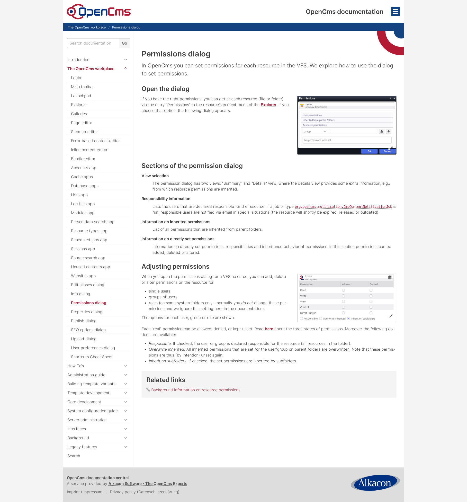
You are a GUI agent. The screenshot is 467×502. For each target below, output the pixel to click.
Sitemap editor (84, 131)
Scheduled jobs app (89, 239)
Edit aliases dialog (87, 284)
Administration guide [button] (86, 374)
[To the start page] (99, 11)
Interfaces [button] (76, 428)
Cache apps (82, 176)
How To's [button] (75, 365)
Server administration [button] (87, 419)
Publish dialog (84, 320)
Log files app (83, 203)
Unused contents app (90, 266)
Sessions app (83, 248)
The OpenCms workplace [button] (90, 68)
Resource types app (89, 230)
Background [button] (78, 437)
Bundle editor (83, 158)
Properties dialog (86, 311)
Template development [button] (88, 392)
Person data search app (93, 221)
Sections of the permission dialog (192, 165)
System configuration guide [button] (92, 410)
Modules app (83, 212)
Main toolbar (82, 86)
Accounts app (83, 167)
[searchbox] (93, 43)
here (269, 328)
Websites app (83, 275)
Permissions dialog (126, 27)
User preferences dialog (93, 347)
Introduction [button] (78, 59)
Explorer (268, 104)
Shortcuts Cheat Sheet (92, 356)
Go (124, 43)
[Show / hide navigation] (395, 11)
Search (73, 455)
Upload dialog (84, 338)
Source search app (88, 257)
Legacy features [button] (82, 446)
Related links (165, 379)
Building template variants (91, 383)
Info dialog (80, 293)
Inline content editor (89, 149)
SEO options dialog (88, 329)
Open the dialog (165, 88)
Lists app (79, 194)
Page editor (81, 122)
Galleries (79, 113)
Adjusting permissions (175, 266)
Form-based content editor (95, 140)
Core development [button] (84, 401)
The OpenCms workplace (87, 27)
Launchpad (81, 95)
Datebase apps (85, 185)
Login (76, 77)
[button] (125, 383)
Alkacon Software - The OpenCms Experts (147, 483)
